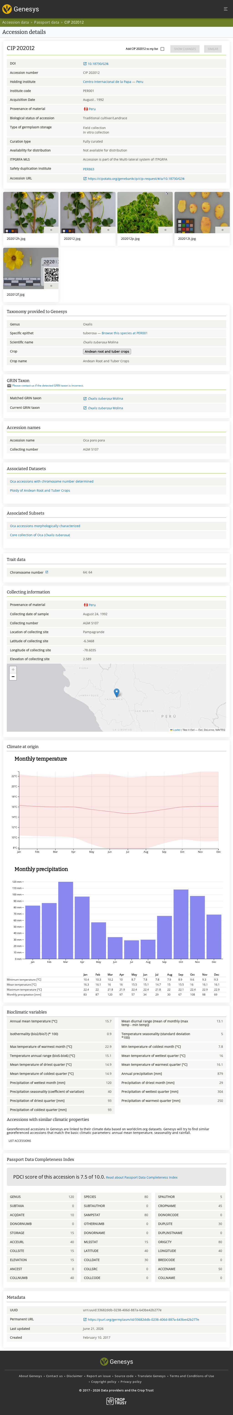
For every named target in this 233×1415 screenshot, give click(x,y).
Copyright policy (103, 1382)
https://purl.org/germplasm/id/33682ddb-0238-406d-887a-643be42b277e (143, 1319)
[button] (116, 693)
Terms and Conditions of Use (192, 1376)
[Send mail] (9, 385)
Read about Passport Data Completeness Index (141, 1177)
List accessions (20, 1141)
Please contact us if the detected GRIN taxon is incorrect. (48, 385)
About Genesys (30, 1376)
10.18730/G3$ (98, 64)
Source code (124, 1376)
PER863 (88, 169)
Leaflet (176, 729)
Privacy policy (131, 1382)
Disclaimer (75, 1376)
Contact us (54, 1376)
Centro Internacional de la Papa (107, 81)
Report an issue (99, 1376)
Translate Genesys (152, 1376)
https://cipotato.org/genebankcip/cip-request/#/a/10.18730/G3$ (136, 178)
